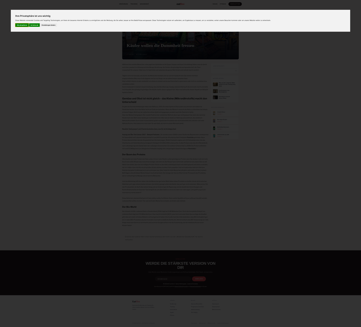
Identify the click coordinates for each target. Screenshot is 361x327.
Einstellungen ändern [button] (48, 25)
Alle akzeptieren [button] (22, 25)
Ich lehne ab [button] (34, 25)
